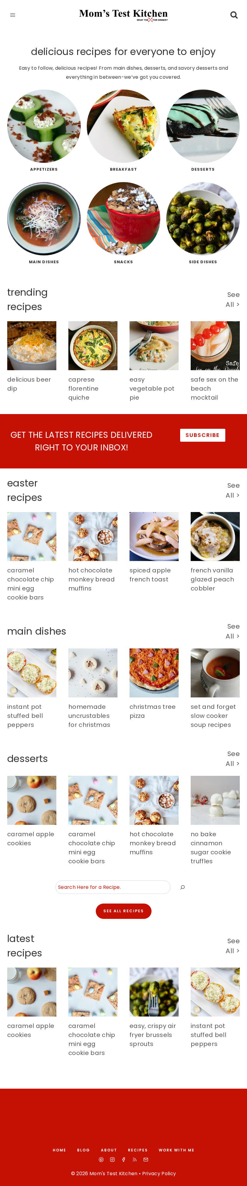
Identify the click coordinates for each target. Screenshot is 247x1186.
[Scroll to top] (235, 1176)
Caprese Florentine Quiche (83, 388)
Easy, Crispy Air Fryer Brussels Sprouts (153, 1035)
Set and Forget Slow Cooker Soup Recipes (213, 716)
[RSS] (134, 1159)
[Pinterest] (101, 1159)
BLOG (83, 1150)
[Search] (183, 887)
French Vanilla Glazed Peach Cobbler (212, 579)
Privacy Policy (159, 1173)
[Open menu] (12, 15)
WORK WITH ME (177, 1150)
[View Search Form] (234, 15)
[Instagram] (112, 1159)
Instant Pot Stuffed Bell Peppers (25, 716)
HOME (59, 1150)
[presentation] (31, 345)
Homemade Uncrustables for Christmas (89, 716)
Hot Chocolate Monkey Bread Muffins (91, 579)
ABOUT (109, 1150)
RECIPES (138, 1150)
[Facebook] (123, 1159)
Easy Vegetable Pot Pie (152, 388)
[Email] (146, 1159)
